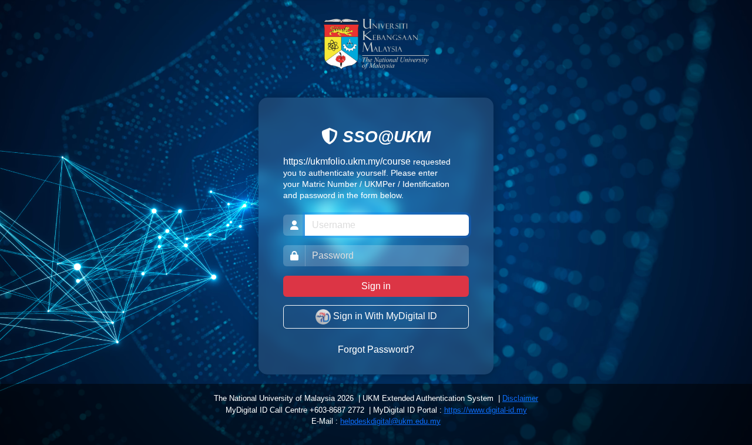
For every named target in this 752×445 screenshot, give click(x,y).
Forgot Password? (376, 349)
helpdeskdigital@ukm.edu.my (390, 421)
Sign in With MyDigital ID (384, 316)
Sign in (376, 286)
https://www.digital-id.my (485, 410)
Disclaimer (520, 398)
